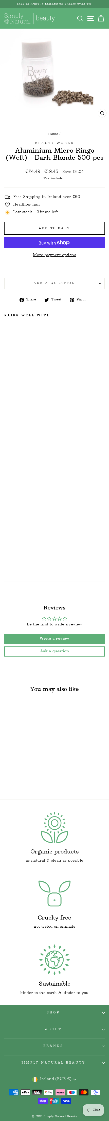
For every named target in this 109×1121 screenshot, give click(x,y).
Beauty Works (54, 143)
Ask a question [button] (54, 651)
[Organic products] (54, 827)
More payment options (54, 255)
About (53, 1029)
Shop (53, 1013)
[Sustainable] (54, 959)
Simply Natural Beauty (53, 1063)
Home (53, 134)
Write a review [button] (54, 639)
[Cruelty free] (54, 893)
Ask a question (54, 283)
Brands (53, 1046)
